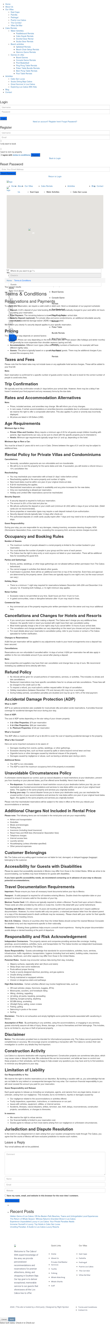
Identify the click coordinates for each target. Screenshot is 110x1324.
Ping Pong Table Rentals (26, 65)
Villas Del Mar (16, 25)
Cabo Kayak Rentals (24, 36)
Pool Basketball (22, 62)
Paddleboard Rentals (25, 33)
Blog (7, 89)
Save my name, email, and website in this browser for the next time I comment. (43, 1195)
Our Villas (9, 9)
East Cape (15, 12)
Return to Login (55, 176)
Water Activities (17, 30)
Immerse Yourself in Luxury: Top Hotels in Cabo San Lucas (35, 1224)
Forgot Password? (69, 121)
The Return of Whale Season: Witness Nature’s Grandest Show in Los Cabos (43, 1218)
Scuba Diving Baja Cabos (21, 81)
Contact (8, 92)
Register (35, 155)
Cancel (4, 1319)
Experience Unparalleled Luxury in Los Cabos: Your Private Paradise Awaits (42, 1221)
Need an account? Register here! (47, 121)
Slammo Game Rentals (26, 52)
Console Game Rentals (26, 60)
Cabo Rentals (11, 28)
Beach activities (17, 44)
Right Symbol (63, 1307)
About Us (9, 6)
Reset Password (8, 173)
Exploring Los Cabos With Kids (24, 86)
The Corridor (16, 22)
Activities (9, 76)
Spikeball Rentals (23, 46)
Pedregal (14, 17)
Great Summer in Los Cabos (23, 84)
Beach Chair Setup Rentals (27, 49)
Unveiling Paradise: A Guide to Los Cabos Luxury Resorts (34, 1226)
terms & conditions (21, 155)
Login (3, 118)
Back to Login (55, 158)
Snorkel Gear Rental (24, 38)
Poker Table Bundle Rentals (28, 68)
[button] (77, 227)
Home (7, 4)
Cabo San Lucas (18, 78)
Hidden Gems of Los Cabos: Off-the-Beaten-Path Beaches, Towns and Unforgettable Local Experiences (54, 1216)
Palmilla (14, 14)
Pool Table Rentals (24, 73)
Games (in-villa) (17, 54)
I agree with (16, 155)
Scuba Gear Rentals (24, 41)
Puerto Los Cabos (18, 20)
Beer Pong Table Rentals (26, 70)
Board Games (22, 57)
